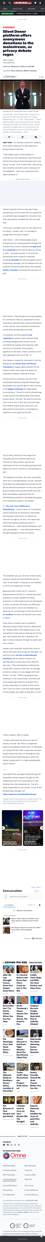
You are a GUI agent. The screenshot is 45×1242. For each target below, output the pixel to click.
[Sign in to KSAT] (40, 3)
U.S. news (11, 71)
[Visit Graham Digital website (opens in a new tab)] (29, 1225)
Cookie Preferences (31, 1195)
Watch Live (17, 9)
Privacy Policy (8, 1190)
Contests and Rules (9, 1170)
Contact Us (28, 1170)
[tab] (9, 905)
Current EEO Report (10, 1186)
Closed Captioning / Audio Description (10, 1180)
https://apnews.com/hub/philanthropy (19, 794)
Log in (33, 887)
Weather (31, 9)
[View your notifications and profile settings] (39, 905)
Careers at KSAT (30, 1175)
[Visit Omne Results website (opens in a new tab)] (22, 1156)
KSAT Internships (9, 1175)
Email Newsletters (9, 1166)
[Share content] (9, 137)
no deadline (8, 614)
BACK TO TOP (22, 1136)
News (5, 9)
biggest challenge (15, 389)
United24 (15, 260)
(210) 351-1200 (32, 1200)
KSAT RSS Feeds (30, 1166)
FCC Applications (9, 1195)
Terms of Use (28, 1186)
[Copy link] (22, 137)
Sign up (38, 887)
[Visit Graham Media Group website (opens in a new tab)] (16, 1225)
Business (9, 27)
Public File (28, 1179)
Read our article (23, 1212)
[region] (22, 913)
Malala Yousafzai (30, 71)
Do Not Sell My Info (31, 1190)
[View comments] (36, 137)
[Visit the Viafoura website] (37, 938)
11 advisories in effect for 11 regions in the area (27, 13)
